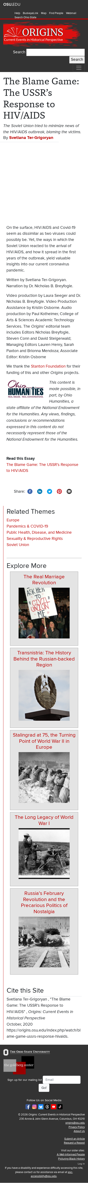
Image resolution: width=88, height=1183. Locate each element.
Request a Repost (74, 1143)
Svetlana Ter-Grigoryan (31, 137)
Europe (13, 520)
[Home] (42, 34)
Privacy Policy (77, 1127)
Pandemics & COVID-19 (27, 526)
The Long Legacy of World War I (44, 820)
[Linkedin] (40, 491)
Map (43, 13)
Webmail (71, 13)
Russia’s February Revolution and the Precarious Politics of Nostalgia (44, 902)
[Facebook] (30, 491)
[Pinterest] (59, 491)
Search (19, 52)
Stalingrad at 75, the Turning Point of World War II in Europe (44, 741)
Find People (56, 13)
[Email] (69, 491)
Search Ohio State (25, 17)
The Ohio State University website (11, 4)
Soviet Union (18, 544)
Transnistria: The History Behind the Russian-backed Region (44, 659)
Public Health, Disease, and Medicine (39, 532)
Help (17, 13)
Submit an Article (74, 1139)
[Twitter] (49, 491)
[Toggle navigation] (79, 68)
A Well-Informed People (71, 1154)
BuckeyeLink (30, 13)
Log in (81, 1163)
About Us (79, 1131)
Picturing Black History (71, 1158)
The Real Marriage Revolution (44, 580)
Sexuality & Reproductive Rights (35, 538)
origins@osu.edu (75, 1123)
